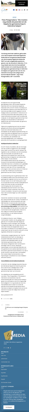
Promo (14, 17)
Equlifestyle (4, 376)
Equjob (3, 379)
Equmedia (4, 369)
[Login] (22, 10)
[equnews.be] (16, 10)
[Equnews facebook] (4, 348)
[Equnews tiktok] (10, 348)
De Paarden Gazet (6, 382)
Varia (11, 298)
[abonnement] (24, 10)
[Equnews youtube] (8, 348)
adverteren (4, 358)
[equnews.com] (13, 9)
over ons (3, 355)
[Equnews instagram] (6, 348)
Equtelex (3, 372)
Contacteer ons (5, 362)
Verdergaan (8, 407)
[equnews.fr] (19, 10)
